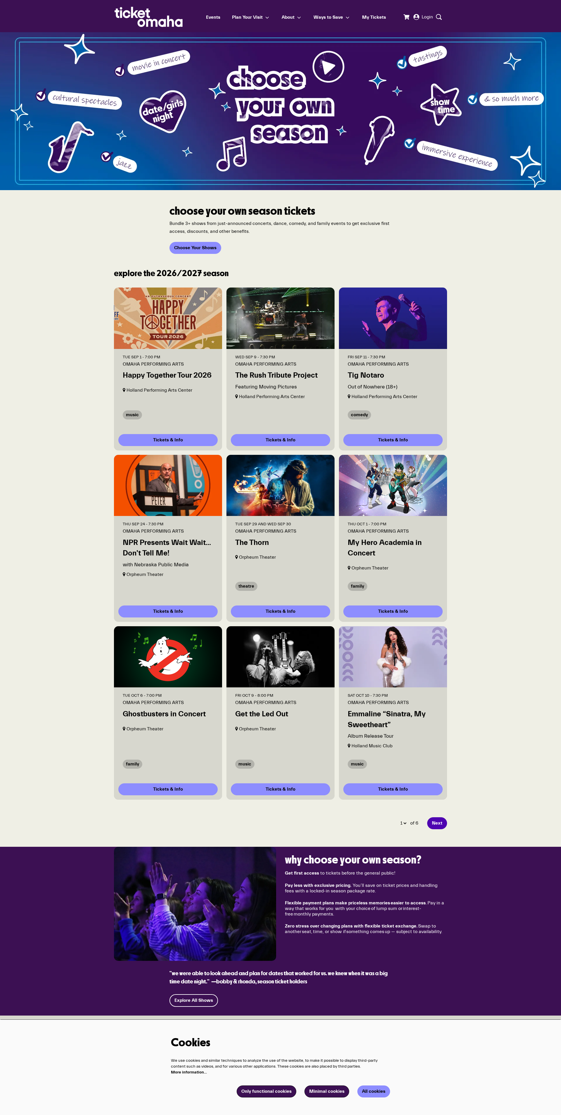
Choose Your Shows (195, 247)
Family (357, 586)
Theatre (246, 586)
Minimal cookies (326, 1091)
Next (437, 823)
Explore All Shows (193, 1000)
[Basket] (406, 17)
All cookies (373, 1091)
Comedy (359, 414)
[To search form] (438, 17)
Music (132, 414)
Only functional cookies (266, 1091)
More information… (189, 1072)
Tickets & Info (168, 440)
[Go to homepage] (157, 16)
